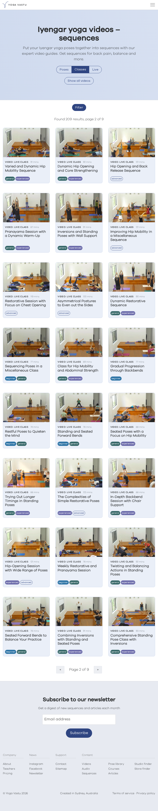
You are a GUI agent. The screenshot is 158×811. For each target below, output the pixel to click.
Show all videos (79, 80)
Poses (64, 69)
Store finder (142, 769)
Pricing (7, 773)
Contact (60, 764)
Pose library (116, 764)
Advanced (117, 179)
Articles (113, 773)
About (7, 764)
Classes (80, 69)
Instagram (36, 764)
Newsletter (36, 773)
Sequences (89, 773)
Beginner (10, 378)
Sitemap (61, 769)
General (10, 179)
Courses (113, 769)
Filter (79, 107)
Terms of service (123, 793)
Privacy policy (145, 793)
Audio (86, 769)
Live (95, 69)
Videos (86, 764)
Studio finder (143, 764)
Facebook (35, 769)
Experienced (22, 179)
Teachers (9, 769)
